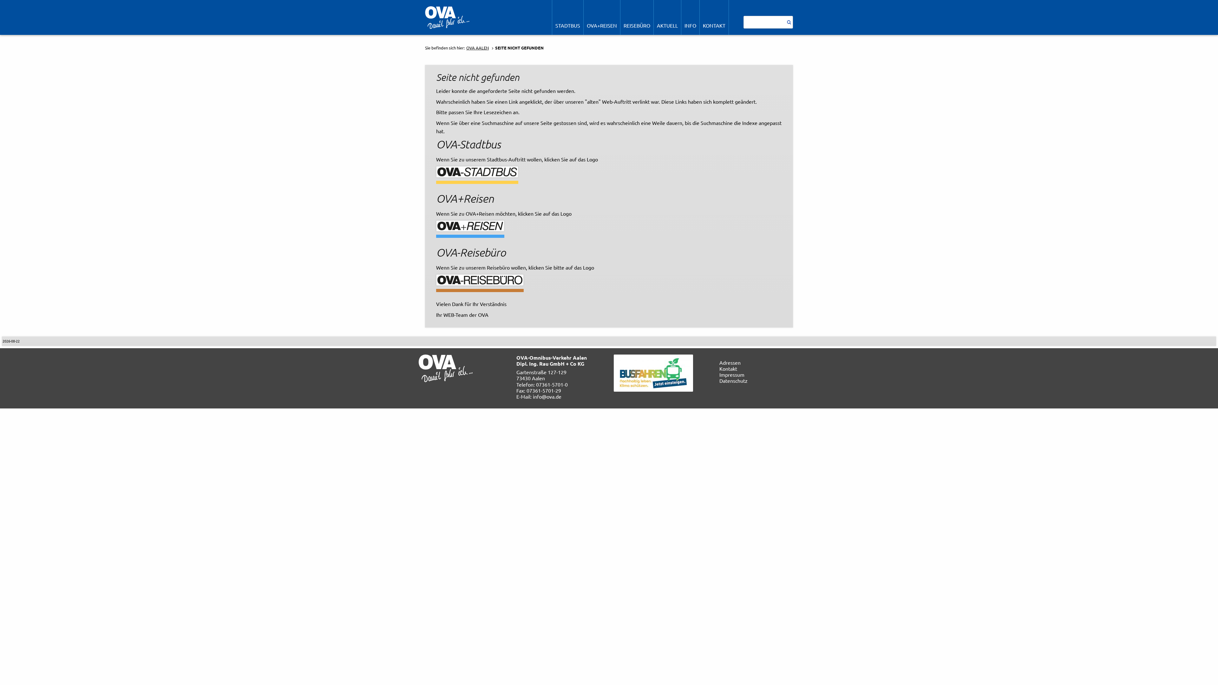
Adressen (730, 362)
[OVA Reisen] (470, 225)
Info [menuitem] (690, 25)
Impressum (731, 374)
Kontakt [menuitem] (714, 25)
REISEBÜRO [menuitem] (637, 25)
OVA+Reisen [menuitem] (602, 25)
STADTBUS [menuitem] (567, 25)
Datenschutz (733, 380)
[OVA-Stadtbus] (477, 171)
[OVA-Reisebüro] (480, 279)
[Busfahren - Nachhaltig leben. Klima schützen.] (653, 372)
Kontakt (728, 368)
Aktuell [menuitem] (667, 25)
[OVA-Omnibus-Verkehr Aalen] (447, 17)
